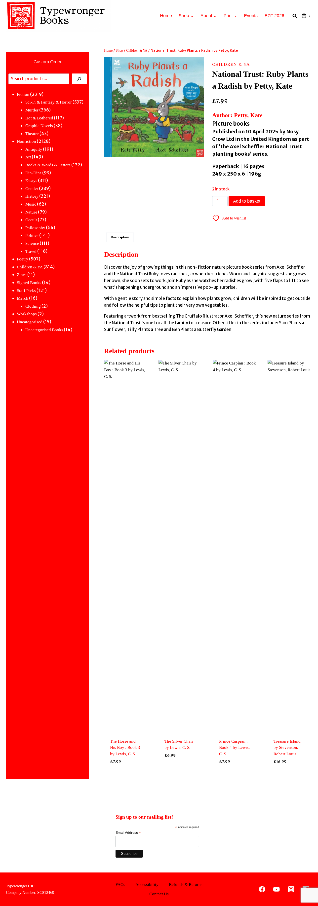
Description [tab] (120, 237)
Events (251, 15)
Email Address (128, 832)
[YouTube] (276, 889)
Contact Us (159, 894)
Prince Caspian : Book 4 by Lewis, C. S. (234, 747)
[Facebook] (262, 889)
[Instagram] (291, 889)
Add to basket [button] (126, 773)
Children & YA (231, 64)
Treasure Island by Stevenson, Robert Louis (287, 747)
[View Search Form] (294, 15)
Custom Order (48, 61)
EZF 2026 (274, 15)
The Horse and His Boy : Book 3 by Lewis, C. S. (125, 747)
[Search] (79, 78)
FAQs (120, 884)
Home (166, 15)
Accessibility (147, 884)
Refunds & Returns (185, 884)
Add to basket (246, 201)
